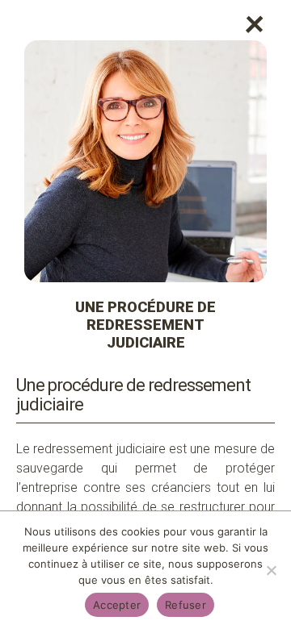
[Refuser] (271, 570)
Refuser (185, 604)
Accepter (117, 604)
